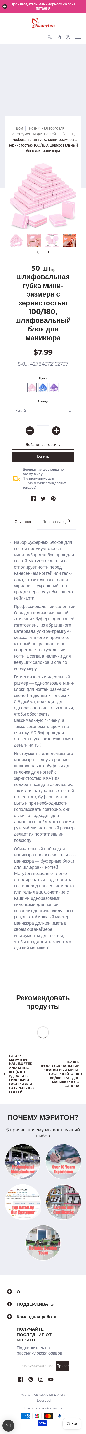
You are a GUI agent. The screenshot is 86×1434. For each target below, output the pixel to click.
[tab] (23, 522)
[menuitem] (49, 37)
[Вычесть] (30, 430)
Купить (43, 457)
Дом (19, 128)
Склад (43, 401)
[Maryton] (43, 23)
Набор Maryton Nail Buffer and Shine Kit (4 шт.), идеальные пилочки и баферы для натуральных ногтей (22, 1074)
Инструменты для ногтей (34, 134)
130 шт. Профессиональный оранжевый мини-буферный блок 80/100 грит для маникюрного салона (59, 1074)
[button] (4, 6)
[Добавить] (56, 430)
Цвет (43, 378)
